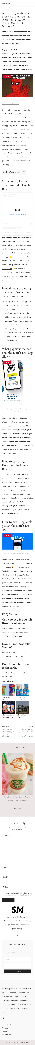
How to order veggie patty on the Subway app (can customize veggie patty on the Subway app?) (8, 731)
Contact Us (6, 1034)
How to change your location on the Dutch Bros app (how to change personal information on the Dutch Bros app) (26, 731)
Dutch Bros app (21, 141)
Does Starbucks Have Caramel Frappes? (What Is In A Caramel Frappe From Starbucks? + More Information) (17, 799)
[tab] (14, 808)
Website (6, 887)
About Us (6, 1031)
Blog (12, 10)
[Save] (7, 76)
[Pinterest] (3, 1017)
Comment (7, 835)
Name (5, 867)
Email (5, 877)
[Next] (31, 780)
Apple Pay (6, 579)
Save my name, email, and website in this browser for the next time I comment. (18, 894)
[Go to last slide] (4, 780)
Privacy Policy (7, 1028)
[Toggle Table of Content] (23, 171)
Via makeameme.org (10, 103)
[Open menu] (31, 3)
